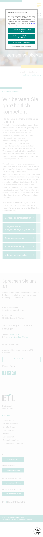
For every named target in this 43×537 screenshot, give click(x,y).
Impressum (28, 46)
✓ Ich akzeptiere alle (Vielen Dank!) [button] (21, 30)
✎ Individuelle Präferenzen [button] (21, 42)
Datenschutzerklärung (18, 46)
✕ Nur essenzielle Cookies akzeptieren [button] (21, 36)
